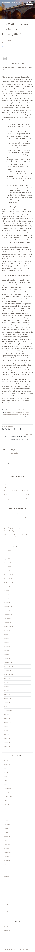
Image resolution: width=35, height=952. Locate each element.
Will (3, 42)
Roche (24, 410)
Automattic (24, 949)
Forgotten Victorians (11, 3)
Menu (29, 2)
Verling (29, 410)
